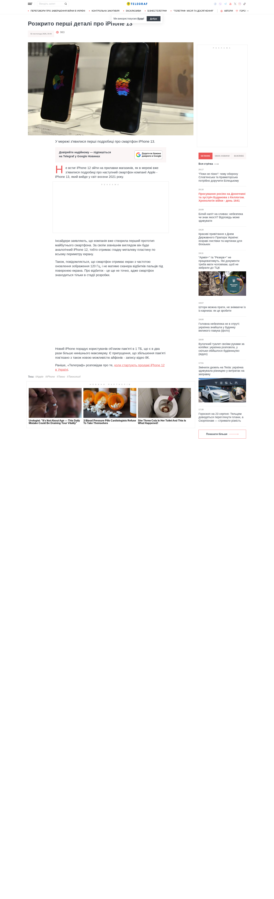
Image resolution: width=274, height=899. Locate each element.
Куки (140, 18)
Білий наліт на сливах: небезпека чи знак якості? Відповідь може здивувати (221, 217)
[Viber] (220, 4)
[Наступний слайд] (248, 11)
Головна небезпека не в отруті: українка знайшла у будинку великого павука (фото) (219, 327)
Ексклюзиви (133, 11)
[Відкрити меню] (30, 3)
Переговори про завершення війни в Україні (58, 11)
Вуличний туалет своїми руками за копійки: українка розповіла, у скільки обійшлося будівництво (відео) (221, 349)
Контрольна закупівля (105, 11)
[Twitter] (235, 4)
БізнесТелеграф (157, 11)
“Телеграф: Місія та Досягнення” (193, 11)
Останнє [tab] (205, 156)
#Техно (61, 376)
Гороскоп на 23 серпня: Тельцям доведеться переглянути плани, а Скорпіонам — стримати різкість (221, 417)
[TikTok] (244, 3)
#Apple (39, 376)
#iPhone (50, 376)
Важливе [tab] (239, 156)
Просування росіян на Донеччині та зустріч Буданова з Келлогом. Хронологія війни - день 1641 (222, 197)
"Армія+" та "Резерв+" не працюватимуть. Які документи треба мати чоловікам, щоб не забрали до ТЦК (219, 262)
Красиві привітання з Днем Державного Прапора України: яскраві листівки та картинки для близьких (220, 239)
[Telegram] (225, 3)
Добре (153, 18)
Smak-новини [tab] (222, 156)
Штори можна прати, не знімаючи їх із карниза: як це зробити (222, 309)
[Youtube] (230, 3)
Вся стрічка (206, 163)
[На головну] (137, 3)
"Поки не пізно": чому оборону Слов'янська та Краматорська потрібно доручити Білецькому (219, 177)
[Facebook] (215, 3)
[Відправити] (65, 3)
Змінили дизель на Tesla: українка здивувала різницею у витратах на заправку (221, 371)
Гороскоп (246, 11)
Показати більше (216, 434)
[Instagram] (239, 3)
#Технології (74, 376)
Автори (228, 11)
